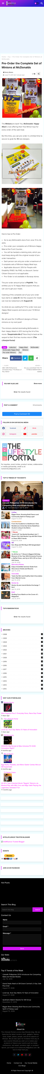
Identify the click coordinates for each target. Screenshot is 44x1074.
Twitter (25, 358)
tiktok (34, 428)
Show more (38, 383)
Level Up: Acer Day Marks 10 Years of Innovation (19, 730)
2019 (23, 662)
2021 (23, 654)
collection (12, 347)
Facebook (17, 358)
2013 (23, 685)
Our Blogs (22, 1066)
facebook (13, 428)
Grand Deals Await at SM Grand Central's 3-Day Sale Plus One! (21, 985)
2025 (23, 638)
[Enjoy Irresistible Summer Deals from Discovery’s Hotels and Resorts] (5, 567)
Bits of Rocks (8, 754)
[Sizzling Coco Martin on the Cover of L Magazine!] (5, 595)
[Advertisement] (22, 30)
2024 (23, 642)
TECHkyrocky (9, 735)
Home (4, 57)
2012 (23, 689)
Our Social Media (31, 1063)
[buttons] (14, 1054)
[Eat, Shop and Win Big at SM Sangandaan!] (5, 545)
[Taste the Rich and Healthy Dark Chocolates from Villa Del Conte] (5, 577)
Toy (9, 57)
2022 (23, 650)
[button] (36, 3)
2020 (23, 658)
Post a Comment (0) (22, 414)
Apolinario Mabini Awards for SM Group (16, 1000)
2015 (23, 677)
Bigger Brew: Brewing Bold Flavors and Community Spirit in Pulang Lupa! (21, 1008)
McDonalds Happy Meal (11, 350)
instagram (12, 434)
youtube (34, 434)
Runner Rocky (9, 702)
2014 (23, 681)
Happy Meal (23, 347)
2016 (23, 673)
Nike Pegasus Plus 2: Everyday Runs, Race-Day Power (21, 713)
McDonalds (34, 347)
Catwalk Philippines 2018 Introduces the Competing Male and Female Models (21, 975)
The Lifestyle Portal (11, 719)
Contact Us (18, 1063)
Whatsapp (31, 358)
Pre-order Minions (9, 352)
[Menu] (3, 3)
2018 (23, 666)
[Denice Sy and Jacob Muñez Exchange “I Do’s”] (5, 586)
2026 (23, 634)
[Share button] (37, 358)
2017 (23, 669)
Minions (25, 350)
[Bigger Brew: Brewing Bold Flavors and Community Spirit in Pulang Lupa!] (5, 515)
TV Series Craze (10, 772)
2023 (23, 646)
